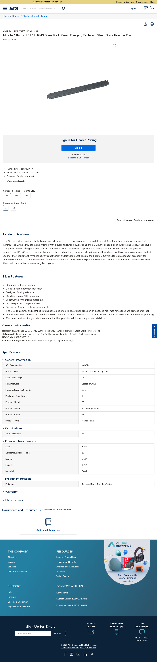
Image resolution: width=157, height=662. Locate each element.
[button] (154, 331)
